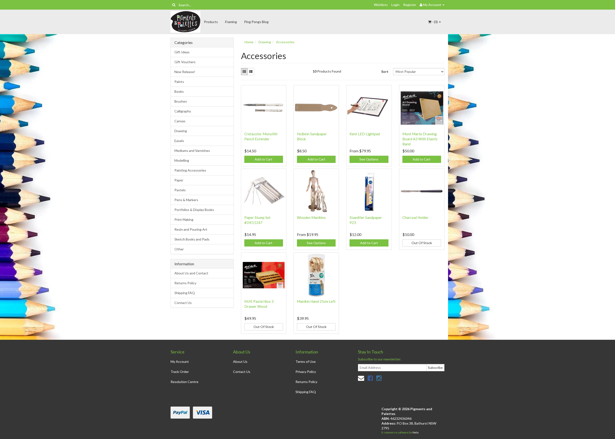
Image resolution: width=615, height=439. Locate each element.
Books (179, 91)
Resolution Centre (184, 382)
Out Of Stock (422, 243)
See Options (368, 159)
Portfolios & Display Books (194, 210)
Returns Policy (185, 283)
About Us (240, 361)
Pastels (180, 190)
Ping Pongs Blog (256, 22)
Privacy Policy (305, 372)
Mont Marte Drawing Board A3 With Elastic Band (420, 139)
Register (409, 5)
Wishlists (381, 5)
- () (434, 22)
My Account (180, 361)
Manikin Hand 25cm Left (316, 301)
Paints (179, 82)
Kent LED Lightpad (365, 134)
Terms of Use (305, 361)
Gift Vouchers (185, 62)
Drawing (180, 131)
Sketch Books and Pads (191, 239)
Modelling (181, 160)
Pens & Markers (186, 200)
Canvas (179, 121)
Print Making (183, 219)
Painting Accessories (190, 170)
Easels (179, 141)
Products (211, 22)
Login (395, 5)
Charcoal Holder (415, 217)
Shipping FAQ (184, 293)
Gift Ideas (182, 52)
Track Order (180, 372)
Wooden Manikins (311, 217)
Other (179, 249)
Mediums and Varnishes (192, 150)
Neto (415, 432)
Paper (178, 180)
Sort (384, 71)
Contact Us (183, 303)
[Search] (174, 4)
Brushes (180, 101)
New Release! (184, 72)
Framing (231, 22)
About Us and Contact (191, 273)
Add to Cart (263, 159)
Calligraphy (182, 111)
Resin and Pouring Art (190, 229)
